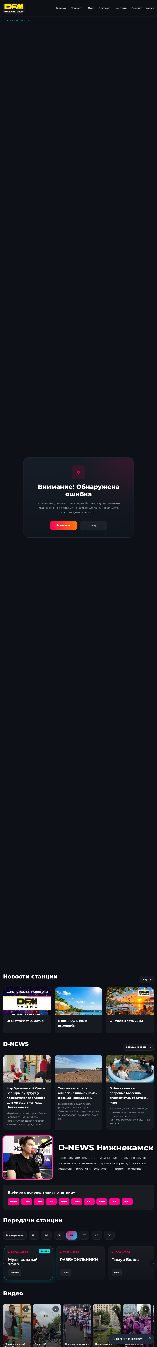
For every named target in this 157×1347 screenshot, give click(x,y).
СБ (96, 1235)
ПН (34, 1235)
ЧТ (71, 1235)
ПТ (84, 1235)
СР (59, 1235)
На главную (63, 525)
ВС (109, 1235)
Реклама (104, 8)
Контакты (121, 8)
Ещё (145, 979)
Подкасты (77, 8)
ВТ (46, 1235)
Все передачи (15, 1235)
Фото (91, 8)
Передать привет (142, 8)
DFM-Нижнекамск (20, 20)
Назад (93, 525)
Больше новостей (137, 1047)
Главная (61, 8)
